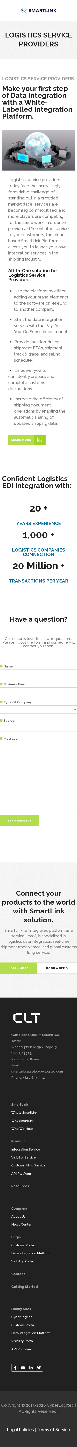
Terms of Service (53, 1429)
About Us (18, 1216)
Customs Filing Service (28, 1165)
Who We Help (22, 1129)
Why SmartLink (22, 1121)
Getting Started (24, 1287)
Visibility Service (23, 1157)
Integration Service (25, 1149)
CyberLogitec (21, 1317)
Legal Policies (20, 1429)
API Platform (21, 1173)
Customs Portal (23, 1245)
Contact (18, 1274)
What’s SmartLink (24, 1112)
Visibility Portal (22, 1261)
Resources (20, 1186)
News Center (21, 1224)
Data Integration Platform (30, 1253)
